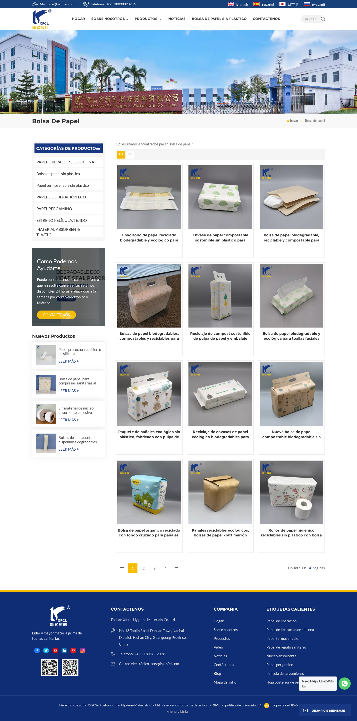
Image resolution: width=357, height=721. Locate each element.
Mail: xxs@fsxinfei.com (57, 4)
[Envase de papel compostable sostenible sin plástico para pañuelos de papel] (220, 197)
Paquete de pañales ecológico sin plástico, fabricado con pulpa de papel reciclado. (149, 434)
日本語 (293, 4)
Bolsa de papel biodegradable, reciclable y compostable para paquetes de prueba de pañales (292, 238)
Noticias (177, 19)
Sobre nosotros (108, 19)
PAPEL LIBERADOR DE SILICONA (65, 162)
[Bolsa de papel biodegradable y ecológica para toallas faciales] (291, 296)
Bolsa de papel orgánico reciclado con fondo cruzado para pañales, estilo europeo (149, 533)
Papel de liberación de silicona (290, 629)
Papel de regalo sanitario (286, 647)
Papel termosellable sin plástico (62, 185)
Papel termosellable (282, 638)
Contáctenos (266, 19)
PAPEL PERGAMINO (54, 208)
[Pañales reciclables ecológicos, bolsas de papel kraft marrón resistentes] (220, 492)
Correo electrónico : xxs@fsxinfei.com (149, 663)
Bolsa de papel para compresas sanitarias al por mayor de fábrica (77, 381)
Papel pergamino (279, 664)
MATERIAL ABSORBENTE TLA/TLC (58, 232)
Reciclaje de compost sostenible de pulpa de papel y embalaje (220, 336)
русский (318, 4)
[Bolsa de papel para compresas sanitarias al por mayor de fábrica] (46, 384)
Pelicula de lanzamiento (285, 673)
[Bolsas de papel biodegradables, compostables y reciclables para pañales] (149, 296)
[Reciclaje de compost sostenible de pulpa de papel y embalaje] (220, 296)
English (242, 4)
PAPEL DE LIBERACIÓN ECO (61, 197)
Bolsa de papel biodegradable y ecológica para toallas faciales (291, 336)
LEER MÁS (67, 361)
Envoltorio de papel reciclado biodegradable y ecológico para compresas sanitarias (149, 238)
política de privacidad (241, 705)
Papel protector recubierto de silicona (80, 351)
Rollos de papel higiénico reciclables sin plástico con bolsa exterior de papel (291, 533)
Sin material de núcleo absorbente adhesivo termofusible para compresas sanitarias (76, 410)
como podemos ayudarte (57, 264)
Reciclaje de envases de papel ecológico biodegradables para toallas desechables (220, 434)
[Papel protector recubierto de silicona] (46, 355)
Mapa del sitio (225, 682)
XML (216, 705)
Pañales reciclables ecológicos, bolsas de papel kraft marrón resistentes (220, 533)
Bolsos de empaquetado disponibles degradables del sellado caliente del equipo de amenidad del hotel (78, 440)
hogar (78, 19)
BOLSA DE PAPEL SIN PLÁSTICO (219, 19)
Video (218, 647)
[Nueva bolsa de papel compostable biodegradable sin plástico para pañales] (291, 394)
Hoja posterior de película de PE (291, 682)
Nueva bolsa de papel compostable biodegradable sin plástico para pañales (291, 434)
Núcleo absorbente (281, 656)
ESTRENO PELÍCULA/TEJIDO (61, 220)
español (268, 4)
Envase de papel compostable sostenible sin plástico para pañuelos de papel (220, 238)
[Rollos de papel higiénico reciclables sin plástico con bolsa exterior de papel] (291, 492)
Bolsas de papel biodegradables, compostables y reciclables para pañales (149, 336)
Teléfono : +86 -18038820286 (113, 4)
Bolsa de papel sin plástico (58, 173)
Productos (146, 19)
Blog (217, 673)
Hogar (219, 621)
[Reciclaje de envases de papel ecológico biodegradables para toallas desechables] (220, 394)
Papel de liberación (281, 621)
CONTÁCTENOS (56, 314)
